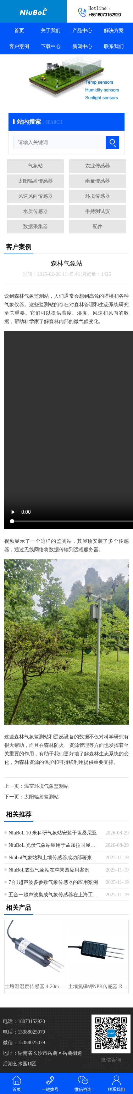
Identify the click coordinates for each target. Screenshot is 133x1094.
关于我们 (51, 30)
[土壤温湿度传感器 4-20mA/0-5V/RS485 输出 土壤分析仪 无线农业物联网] (35, 950)
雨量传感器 (97, 181)
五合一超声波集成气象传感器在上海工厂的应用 (54, 894)
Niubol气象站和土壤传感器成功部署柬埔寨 (54, 857)
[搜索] (112, 142)
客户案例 (19, 46)
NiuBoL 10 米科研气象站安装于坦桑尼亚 (53, 833)
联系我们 (114, 46)
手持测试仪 (97, 211)
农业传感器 (97, 165)
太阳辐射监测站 (41, 796)
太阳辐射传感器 (35, 181)
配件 (97, 226)
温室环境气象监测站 (46, 786)
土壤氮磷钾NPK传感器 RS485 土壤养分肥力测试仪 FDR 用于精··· (98, 986)
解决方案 (114, 30)
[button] (56, 94)
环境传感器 (97, 196)
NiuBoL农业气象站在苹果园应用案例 (49, 870)
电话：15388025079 (24, 1032)
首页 (19, 30)
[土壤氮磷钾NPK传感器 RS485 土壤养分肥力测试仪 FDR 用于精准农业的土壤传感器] (98, 950)
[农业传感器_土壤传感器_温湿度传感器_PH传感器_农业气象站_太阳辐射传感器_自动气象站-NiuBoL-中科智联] (33, 11)
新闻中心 (82, 46)
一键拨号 (50, 1089)
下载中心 (51, 46)
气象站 (35, 165)
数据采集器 (35, 226)
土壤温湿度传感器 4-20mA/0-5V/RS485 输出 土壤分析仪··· (35, 986)
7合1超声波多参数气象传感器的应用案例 (53, 882)
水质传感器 (35, 211)
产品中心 (82, 30)
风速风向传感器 (35, 196)
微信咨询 (83, 1089)
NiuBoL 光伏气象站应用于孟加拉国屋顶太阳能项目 (54, 845)
